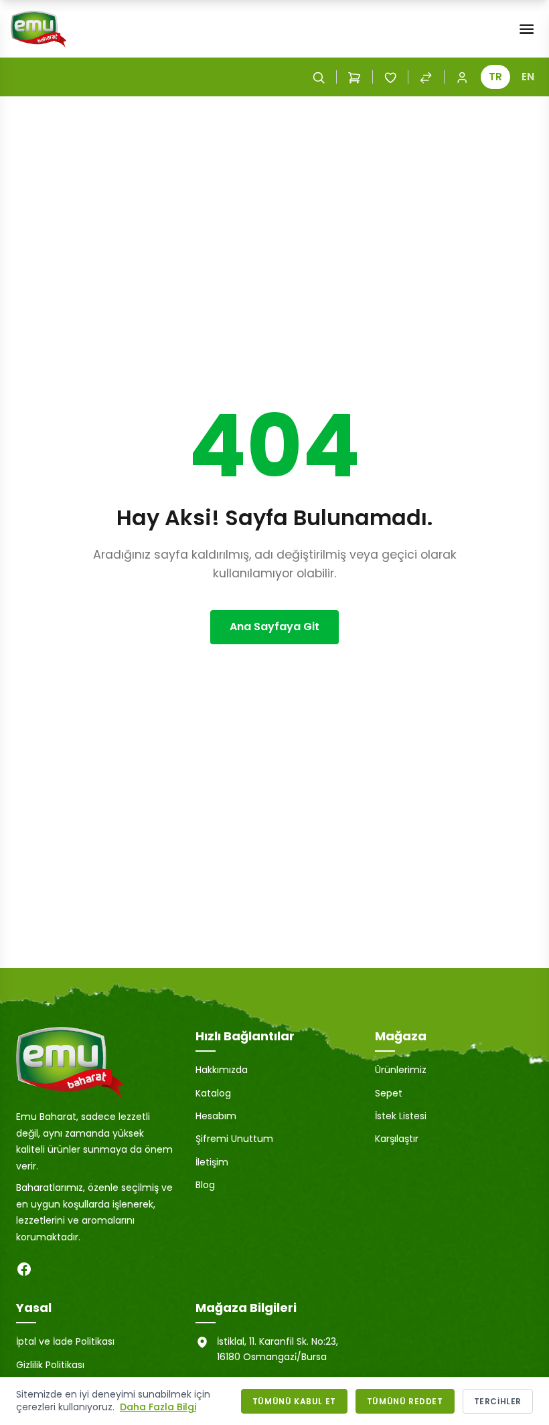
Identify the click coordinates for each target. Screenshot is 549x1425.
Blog (205, 1185)
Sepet (388, 1093)
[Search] (318, 77)
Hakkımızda (221, 1069)
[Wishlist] (390, 77)
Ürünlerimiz (400, 1069)
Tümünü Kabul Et (294, 1401)
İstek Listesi (400, 1116)
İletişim (211, 1162)
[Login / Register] (462, 77)
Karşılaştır (396, 1138)
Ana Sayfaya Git (274, 626)
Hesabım (215, 1116)
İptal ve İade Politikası (65, 1341)
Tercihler (498, 1401)
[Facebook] (24, 1269)
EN (528, 77)
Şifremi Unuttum (234, 1138)
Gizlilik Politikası (50, 1364)
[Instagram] (51, 1269)
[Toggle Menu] (526, 29)
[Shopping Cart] (354, 77)
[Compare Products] (426, 77)
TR (495, 77)
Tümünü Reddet (405, 1401)
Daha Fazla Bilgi (158, 1407)
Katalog (213, 1093)
